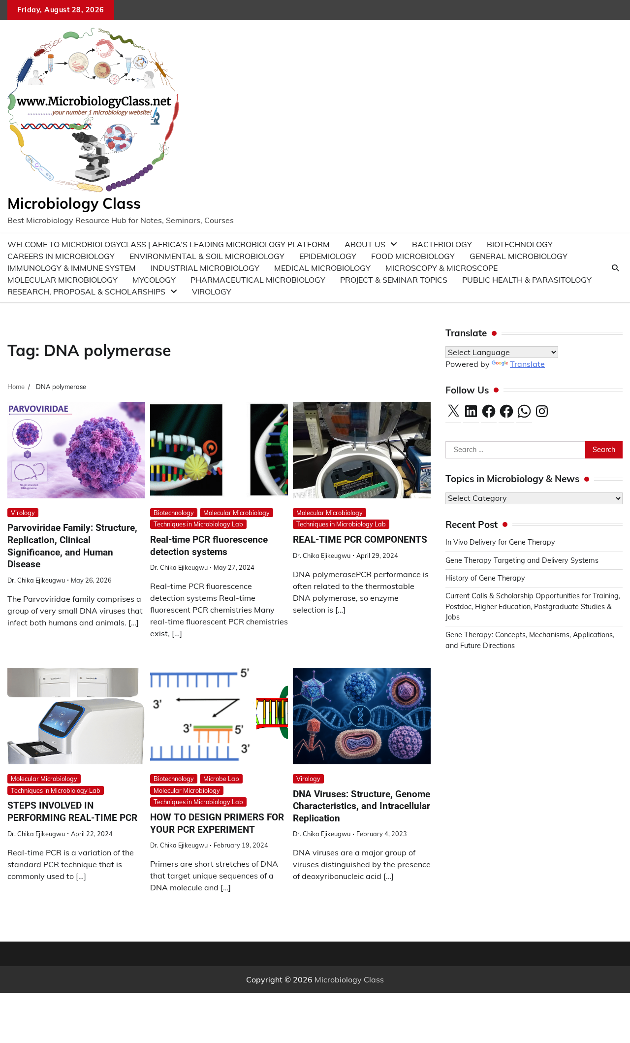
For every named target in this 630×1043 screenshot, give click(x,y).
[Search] (615, 268)
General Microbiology (518, 256)
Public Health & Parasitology (527, 280)
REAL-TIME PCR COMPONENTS (360, 539)
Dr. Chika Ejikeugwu (36, 580)
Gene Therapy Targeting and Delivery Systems (521, 560)
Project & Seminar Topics (393, 280)
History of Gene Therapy (486, 578)
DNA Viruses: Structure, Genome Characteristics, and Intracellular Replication (361, 806)
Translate (527, 364)
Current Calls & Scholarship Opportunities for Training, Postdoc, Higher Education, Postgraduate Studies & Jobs (532, 606)
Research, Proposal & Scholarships (86, 291)
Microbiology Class (74, 203)
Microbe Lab (221, 778)
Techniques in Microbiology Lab (198, 524)
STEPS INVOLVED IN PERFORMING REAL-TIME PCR (72, 811)
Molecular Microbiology (236, 513)
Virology (211, 291)
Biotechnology (174, 513)
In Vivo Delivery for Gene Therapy (500, 542)
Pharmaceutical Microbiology (257, 280)
